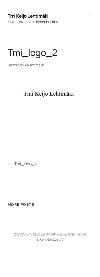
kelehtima (33, 65)
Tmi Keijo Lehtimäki (28, 16)
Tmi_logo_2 (25, 164)
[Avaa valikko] (89, 16)
